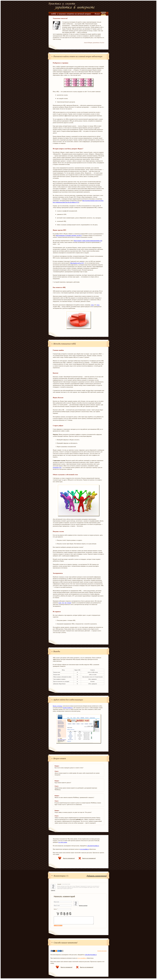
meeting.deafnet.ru (68, 707)
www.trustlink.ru (84, 849)
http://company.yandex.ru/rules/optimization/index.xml (88, 240)
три (65, 603)
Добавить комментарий (97, 875)
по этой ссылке (62, 842)
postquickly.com (57, 467)
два (63, 603)
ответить (53, 890)
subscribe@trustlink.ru (93, 846)
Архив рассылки (102, 951)
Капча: (56, 909)
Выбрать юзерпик (83, 905)
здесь (92, 305)
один (60, 603)
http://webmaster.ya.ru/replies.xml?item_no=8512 (69, 235)
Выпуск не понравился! (89, 858)
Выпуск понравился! (69, 858)
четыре (69, 603)
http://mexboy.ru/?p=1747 (77, 263)
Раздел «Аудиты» (57, 706)
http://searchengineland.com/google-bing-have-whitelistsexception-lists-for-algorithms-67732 (78, 201)
